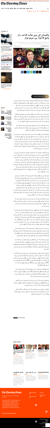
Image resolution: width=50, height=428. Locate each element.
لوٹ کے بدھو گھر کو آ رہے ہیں (18, 373)
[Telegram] (28, 72)
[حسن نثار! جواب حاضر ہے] (31, 368)
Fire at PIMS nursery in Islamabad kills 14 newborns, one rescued (6, 68)
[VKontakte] (42, 11)
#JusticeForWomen (43, 372)
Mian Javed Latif (41, 352)
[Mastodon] (48, 11)
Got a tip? (42, 392)
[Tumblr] (38, 11)
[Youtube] (44, 11)
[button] (47, 8)
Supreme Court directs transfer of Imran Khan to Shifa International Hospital (7, 136)
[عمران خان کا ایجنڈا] (43, 346)
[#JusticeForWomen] (43, 368)
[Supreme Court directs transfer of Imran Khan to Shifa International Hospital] (2, 135)
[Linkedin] (33, 11)
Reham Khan (40, 373)
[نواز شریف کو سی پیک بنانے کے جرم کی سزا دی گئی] (18, 346)
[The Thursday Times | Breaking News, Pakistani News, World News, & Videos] (14, 3)
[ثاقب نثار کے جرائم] (31, 346)
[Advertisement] (7, 20)
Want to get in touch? (43, 395)
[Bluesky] (46, 11)
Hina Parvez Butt (16, 375)
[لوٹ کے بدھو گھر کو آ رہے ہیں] (18, 368)
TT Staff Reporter (6, 70)
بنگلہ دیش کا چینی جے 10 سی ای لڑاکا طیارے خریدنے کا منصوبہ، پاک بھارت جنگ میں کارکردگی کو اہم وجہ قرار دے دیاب (6, 49)
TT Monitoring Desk (6, 53)
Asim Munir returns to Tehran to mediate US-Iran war (7, 123)
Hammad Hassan (29, 352)
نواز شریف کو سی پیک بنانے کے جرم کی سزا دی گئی (18, 352)
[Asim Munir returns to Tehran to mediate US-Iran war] (2, 123)
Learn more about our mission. (9, 413)
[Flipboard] (29, 11)
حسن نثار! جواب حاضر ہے (31, 373)
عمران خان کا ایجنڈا (43, 351)
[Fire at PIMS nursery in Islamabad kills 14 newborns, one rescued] (6, 59)
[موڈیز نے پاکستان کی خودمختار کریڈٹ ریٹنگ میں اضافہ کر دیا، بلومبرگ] (6, 77)
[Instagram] (31, 11)
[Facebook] (27, 11)
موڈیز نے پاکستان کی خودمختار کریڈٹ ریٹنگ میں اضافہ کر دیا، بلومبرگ (6, 86)
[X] (40, 11)
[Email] (37, 72)
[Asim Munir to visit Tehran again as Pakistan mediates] (2, 129)
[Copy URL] (40, 72)
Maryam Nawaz (21, 317)
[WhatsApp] (31, 72)
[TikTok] (36, 11)
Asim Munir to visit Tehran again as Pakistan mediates (8, 129)
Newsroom (31, 32)
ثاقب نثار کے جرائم (30, 351)
